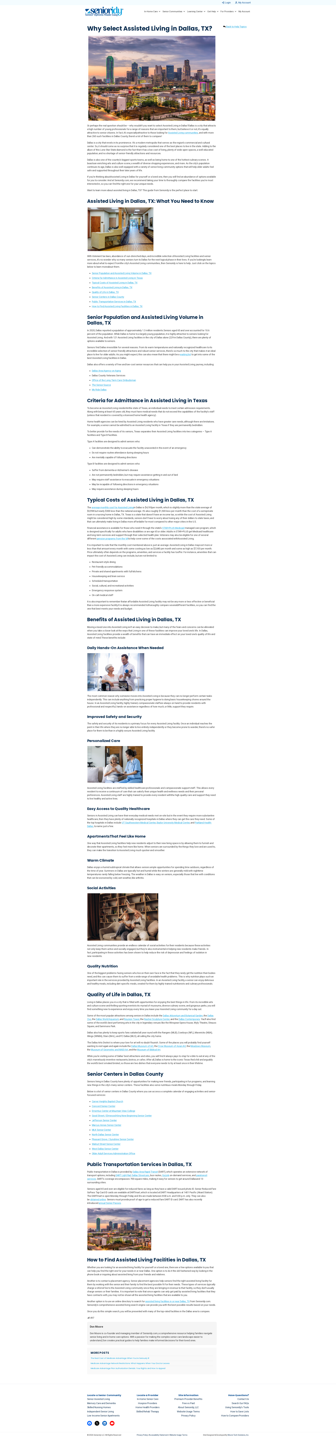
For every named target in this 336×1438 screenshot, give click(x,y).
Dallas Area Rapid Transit (145, 1171)
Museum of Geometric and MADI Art (109, 1049)
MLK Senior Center (101, 1129)
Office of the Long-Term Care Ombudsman (114, 380)
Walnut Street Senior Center (106, 1144)
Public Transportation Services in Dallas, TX (114, 301)
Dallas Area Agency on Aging (106, 370)
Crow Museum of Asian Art (172, 1046)
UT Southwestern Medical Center (139, 822)
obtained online (98, 1199)
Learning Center (195, 11)
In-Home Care (151, 11)
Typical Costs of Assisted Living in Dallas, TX (114, 282)
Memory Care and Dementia (101, 1403)
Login (228, 2)
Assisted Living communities (183, 132)
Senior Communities (172, 11)
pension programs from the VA (112, 538)
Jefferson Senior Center (104, 1120)
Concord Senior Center (103, 1106)
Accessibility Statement (159, 1435)
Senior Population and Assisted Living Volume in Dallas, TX (121, 273)
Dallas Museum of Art (142, 1046)
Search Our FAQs (240, 1403)
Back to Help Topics (236, 26)
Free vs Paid (188, 1403)
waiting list (185, 354)
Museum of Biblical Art (148, 1049)
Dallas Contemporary (189, 1019)
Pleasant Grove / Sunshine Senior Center (113, 1139)
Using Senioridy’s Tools (237, 1407)
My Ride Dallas (99, 389)
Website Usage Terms (188, 1411)
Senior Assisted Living (98, 1399)
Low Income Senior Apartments (103, 1415)
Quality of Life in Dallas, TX (105, 292)
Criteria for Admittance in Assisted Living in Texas (117, 278)
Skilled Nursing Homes (99, 1407)
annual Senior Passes (110, 1203)
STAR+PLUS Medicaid (173, 528)
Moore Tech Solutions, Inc (238, 1435)
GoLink (165, 1175)
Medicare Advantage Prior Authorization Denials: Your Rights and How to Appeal (128, 1368)
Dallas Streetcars (140, 1175)
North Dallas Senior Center (105, 1134)
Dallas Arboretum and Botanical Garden (183, 1015)
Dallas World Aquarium (107, 1019)
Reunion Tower (131, 1019)
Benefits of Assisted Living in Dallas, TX (112, 287)
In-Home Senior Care (147, 1399)
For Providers (227, 11)
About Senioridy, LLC (188, 1407)
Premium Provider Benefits (188, 1399)
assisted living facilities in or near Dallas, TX (167, 1301)
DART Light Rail (123, 1175)
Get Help (211, 11)
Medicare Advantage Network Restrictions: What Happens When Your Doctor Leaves (130, 1363)
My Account (244, 2)
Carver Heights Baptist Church (107, 1101)
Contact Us (243, 1399)
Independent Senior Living (100, 1411)
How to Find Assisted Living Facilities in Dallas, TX (117, 306)
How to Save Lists (239, 1411)
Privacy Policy (188, 1415)
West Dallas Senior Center (105, 1148)
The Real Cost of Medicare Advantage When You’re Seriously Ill (120, 1358)
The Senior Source (101, 385)
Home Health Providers (148, 1407)
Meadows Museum (200, 1046)
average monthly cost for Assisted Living (113, 507)
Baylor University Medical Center (173, 822)
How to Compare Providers (235, 1415)
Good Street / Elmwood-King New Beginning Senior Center (122, 1115)
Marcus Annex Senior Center (106, 1125)
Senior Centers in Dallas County (108, 296)
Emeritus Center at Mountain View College (113, 1111)
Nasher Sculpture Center (157, 1019)
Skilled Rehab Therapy (147, 1411)
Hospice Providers (147, 1403)
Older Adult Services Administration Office (113, 1153)
